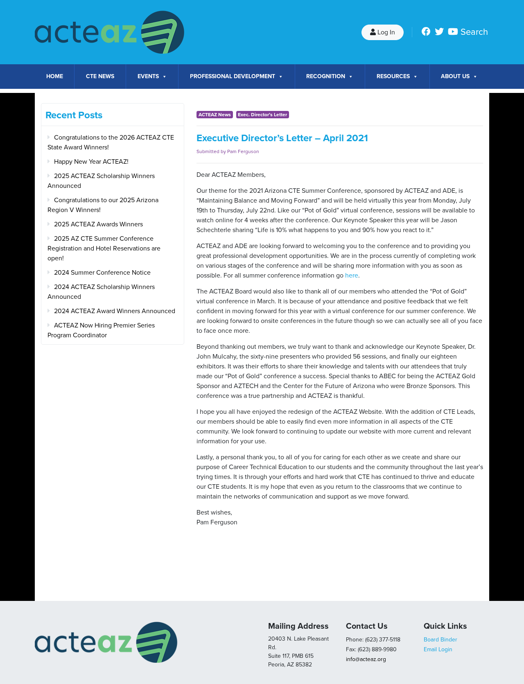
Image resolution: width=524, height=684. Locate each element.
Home (54, 76)
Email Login (438, 649)
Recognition (325, 76)
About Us (455, 76)
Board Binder (440, 639)
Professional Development (232, 76)
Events (148, 76)
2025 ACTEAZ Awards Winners (98, 224)
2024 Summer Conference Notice (102, 273)
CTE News (100, 76)
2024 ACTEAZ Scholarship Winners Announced (101, 292)
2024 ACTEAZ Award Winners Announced (114, 311)
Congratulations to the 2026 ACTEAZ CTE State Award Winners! (110, 142)
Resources (393, 76)
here (351, 275)
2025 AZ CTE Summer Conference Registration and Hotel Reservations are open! (103, 248)
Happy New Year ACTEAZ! (91, 162)
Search (474, 32)
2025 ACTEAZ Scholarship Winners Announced (101, 181)
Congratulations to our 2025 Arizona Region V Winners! (102, 205)
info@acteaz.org (366, 659)
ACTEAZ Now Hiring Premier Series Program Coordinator (101, 330)
